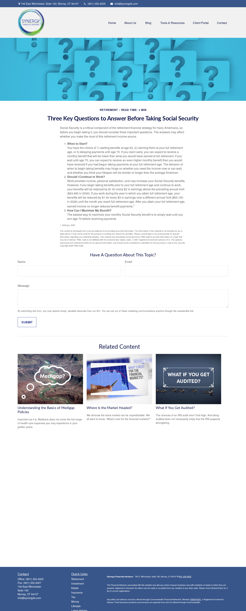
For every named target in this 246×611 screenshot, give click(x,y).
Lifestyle (76, 606)
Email (128, 262)
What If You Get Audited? (175, 408)
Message (23, 286)
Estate (75, 588)
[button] (112, 22)
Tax (73, 597)
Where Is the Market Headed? (109, 408)
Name (21, 262)
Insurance (77, 592)
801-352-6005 (185, 576)
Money (75, 601)
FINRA (193, 599)
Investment (77, 583)
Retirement (77, 579)
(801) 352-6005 (97, 3)
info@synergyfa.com (126, 3)
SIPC (198, 599)
